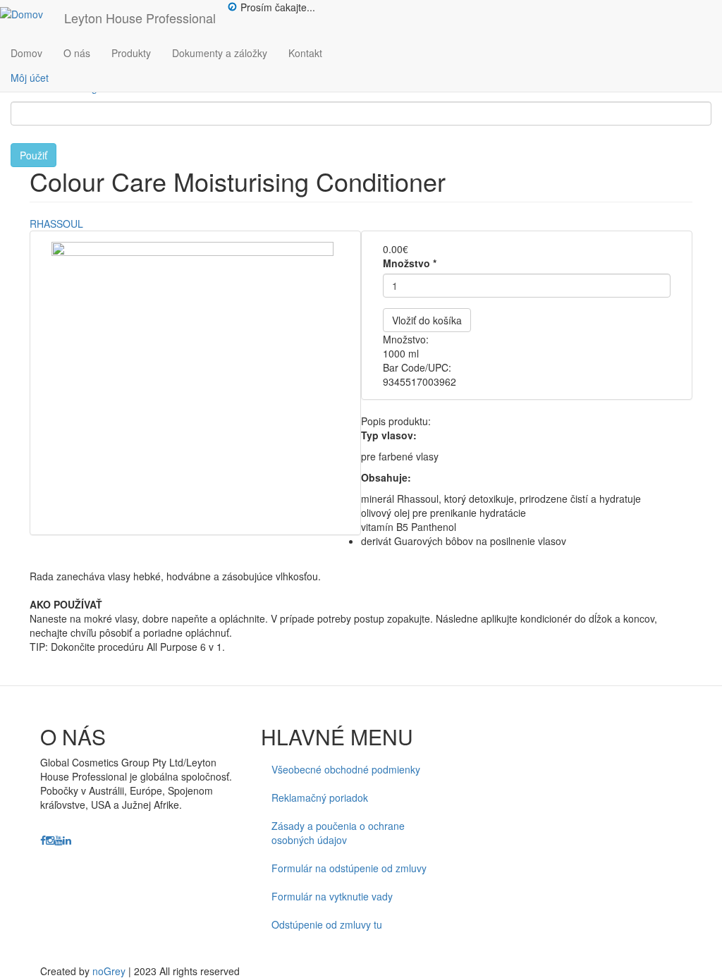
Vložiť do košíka (427, 320)
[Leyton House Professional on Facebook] (43, 840)
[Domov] (27, 13)
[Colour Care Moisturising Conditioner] (195, 383)
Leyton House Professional (140, 17)
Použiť (33, 155)
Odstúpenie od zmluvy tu (326, 924)
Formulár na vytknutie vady (332, 896)
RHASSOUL (56, 223)
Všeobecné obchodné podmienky (345, 769)
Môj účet (30, 78)
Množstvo (409, 263)
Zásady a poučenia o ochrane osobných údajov (338, 833)
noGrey (109, 971)
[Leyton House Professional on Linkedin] (67, 840)
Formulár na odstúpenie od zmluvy (349, 868)
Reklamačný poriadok (319, 797)
